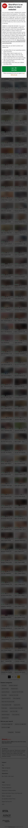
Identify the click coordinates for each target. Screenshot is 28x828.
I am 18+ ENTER (14, 69)
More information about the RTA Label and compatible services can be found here (13, 41)
